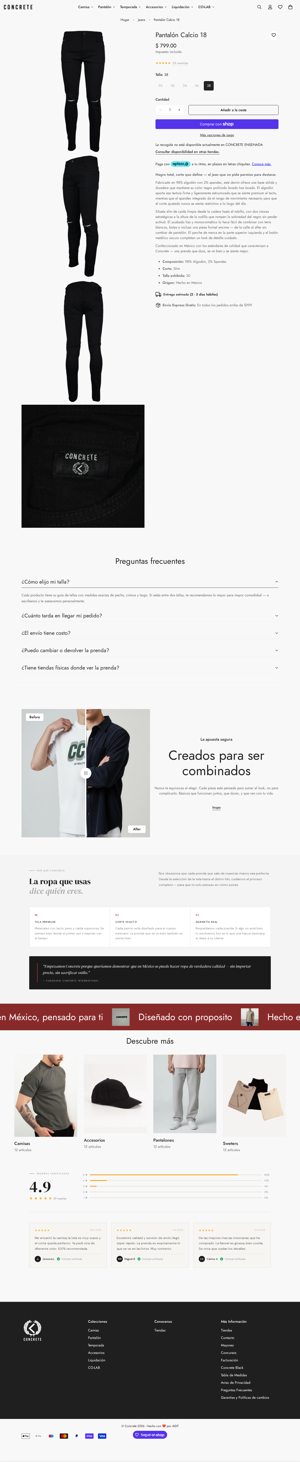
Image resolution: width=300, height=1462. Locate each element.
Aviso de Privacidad (235, 1382)
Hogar (125, 19)
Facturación (229, 1360)
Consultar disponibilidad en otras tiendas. (187, 151)
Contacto (227, 1337)
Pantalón (104, 6)
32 (174, 87)
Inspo (216, 807)
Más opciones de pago (217, 135)
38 (210, 87)
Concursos (228, 1352)
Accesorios (154, 6)
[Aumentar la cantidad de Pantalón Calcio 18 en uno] (179, 110)
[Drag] (86, 773)
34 (186, 87)
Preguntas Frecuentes (236, 1390)
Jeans (141, 19)
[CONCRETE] (19, 7)
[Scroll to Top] (291, 1438)
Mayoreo (227, 1345)
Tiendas (159, 1330)
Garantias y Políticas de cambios (245, 1397)
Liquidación (181, 6)
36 (198, 87)
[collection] (45, 1096)
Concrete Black (232, 1367)
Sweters (230, 1143)
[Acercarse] (136, 39)
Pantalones (163, 1140)
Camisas (22, 1143)
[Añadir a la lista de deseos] (273, 35)
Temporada (128, 6)
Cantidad (162, 99)
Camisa (83, 6)
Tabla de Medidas (234, 1375)
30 (161, 87)
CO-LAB (204, 6)
